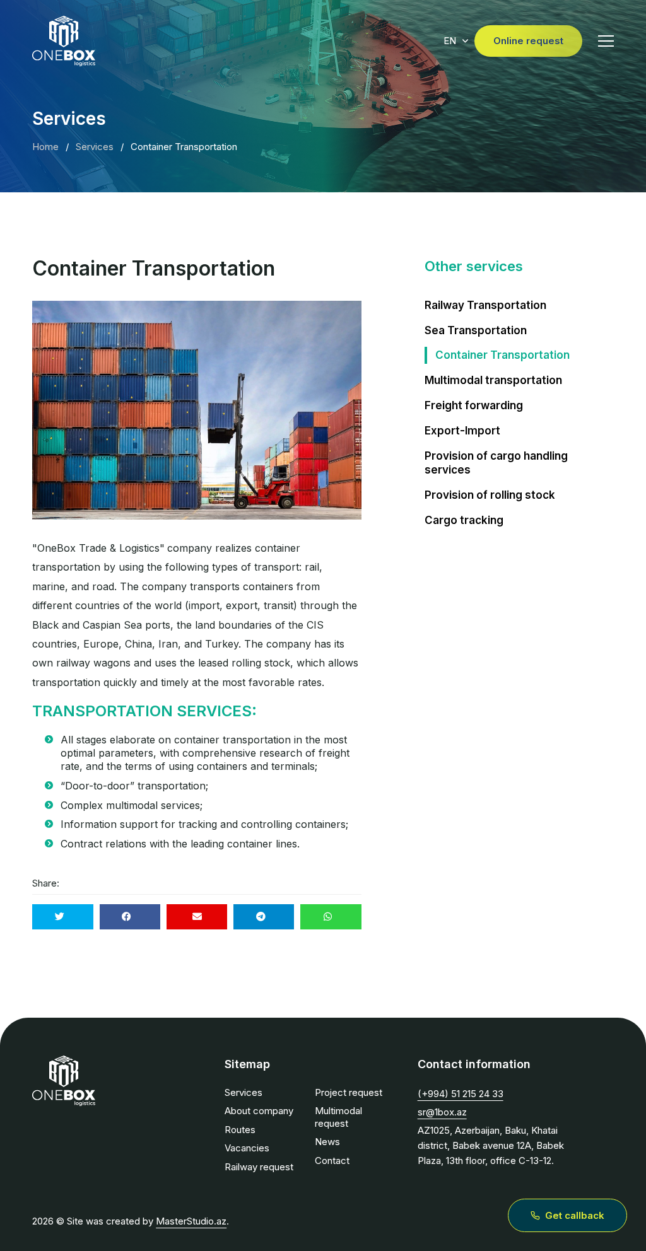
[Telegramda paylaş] (263, 916)
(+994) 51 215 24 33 (460, 1094)
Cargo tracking (464, 520)
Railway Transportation (485, 305)
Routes (240, 1130)
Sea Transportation (476, 330)
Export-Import (462, 430)
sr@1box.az (442, 1112)
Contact (332, 1161)
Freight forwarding (474, 405)
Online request (528, 41)
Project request (348, 1092)
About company (259, 1111)
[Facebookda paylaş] (130, 916)
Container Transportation (502, 355)
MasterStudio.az (191, 1221)
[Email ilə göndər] (197, 916)
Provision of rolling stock (490, 495)
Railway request (259, 1167)
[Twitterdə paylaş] (62, 916)
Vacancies (247, 1148)
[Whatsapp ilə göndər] (330, 916)
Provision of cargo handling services (496, 463)
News (327, 1142)
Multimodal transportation (493, 380)
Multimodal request (338, 1117)
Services (243, 1092)
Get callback (574, 1215)
